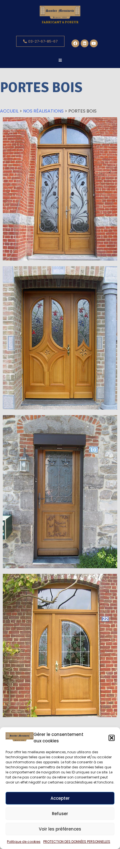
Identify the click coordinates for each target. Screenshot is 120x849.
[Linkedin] (84, 43)
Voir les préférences (60, 829)
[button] (111, 738)
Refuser (60, 814)
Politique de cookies (23, 841)
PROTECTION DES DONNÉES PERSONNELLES (76, 841)
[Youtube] (94, 43)
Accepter (60, 798)
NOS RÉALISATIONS (43, 111)
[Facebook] (75, 43)
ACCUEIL (9, 111)
